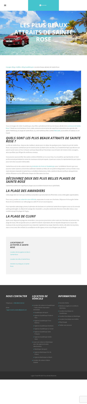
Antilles (18, 67)
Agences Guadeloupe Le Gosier (44, 329)
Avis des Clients (64, 303)
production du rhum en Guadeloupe (43, 166)
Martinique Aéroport (41, 349)
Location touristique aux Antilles (69, 319)
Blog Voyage (63, 322)
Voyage (8, 67)
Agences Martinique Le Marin (43, 357)
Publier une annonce (65, 325)
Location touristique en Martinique (69, 316)
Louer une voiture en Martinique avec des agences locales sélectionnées (43, 344)
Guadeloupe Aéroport (41, 312)
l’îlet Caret (57, 131)
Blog (13, 67)
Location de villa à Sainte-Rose (20, 259)
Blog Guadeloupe (27, 67)
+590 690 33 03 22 (18, 303)
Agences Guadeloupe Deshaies (44, 326)
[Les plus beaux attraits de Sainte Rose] (43, 96)
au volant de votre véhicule (27, 199)
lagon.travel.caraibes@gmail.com (17, 310)
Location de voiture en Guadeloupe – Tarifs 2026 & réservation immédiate (44, 307)
